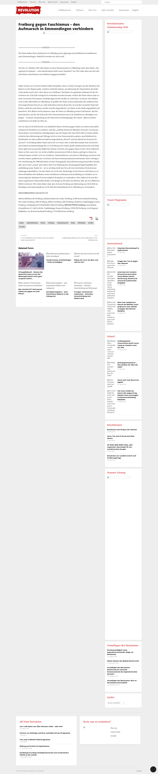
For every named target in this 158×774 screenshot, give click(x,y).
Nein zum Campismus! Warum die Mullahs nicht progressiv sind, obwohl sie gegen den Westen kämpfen (127, 306)
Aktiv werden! (52, 2)
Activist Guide (115, 732)
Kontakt (113, 736)
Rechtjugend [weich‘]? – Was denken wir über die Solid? (127, 365)
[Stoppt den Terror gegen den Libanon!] (111, 264)
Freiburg (51, 223)
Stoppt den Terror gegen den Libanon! (127, 262)
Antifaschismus (32, 223)
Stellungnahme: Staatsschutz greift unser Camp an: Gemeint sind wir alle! (128, 344)
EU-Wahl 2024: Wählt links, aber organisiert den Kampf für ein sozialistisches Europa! (120, 447)
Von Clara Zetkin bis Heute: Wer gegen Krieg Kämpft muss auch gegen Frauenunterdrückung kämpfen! (127, 395)
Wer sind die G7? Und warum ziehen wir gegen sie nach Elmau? (30, 291)
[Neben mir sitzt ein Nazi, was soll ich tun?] (87, 255)
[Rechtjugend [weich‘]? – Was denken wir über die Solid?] (111, 369)
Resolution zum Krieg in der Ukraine (122, 430)
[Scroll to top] (153, 769)
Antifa (21, 223)
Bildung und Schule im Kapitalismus (34, 746)
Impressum (64, 2)
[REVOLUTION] (28, 10)
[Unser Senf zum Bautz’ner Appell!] (111, 383)
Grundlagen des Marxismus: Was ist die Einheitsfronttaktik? (122, 681)
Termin (22, 227)
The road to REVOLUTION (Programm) (35, 740)
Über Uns (42, 2)
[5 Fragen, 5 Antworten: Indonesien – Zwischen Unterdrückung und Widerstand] (87, 286)
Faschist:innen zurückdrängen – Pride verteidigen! (58, 261)
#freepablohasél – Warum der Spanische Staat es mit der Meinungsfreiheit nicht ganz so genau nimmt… (30, 275)
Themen (33, 2)
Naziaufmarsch (62, 223)
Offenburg (81, 223)
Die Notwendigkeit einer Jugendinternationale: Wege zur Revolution (120, 652)
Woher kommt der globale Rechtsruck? (123, 661)
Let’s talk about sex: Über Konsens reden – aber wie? (41, 726)
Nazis (73, 223)
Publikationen (22, 2)
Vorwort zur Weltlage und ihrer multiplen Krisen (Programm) (45, 733)
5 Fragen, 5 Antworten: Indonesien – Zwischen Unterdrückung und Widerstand (83, 295)
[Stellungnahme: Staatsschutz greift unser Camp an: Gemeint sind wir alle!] (111, 349)
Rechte (90, 223)
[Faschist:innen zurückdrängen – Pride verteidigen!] (59, 255)
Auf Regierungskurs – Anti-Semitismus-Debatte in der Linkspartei (57, 294)
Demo (43, 223)
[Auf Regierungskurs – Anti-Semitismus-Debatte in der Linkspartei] (59, 286)
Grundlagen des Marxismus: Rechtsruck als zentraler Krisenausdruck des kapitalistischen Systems (122, 670)
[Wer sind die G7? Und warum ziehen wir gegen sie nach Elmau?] (31, 284)
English (73, 2)
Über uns (114, 728)
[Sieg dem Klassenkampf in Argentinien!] (111, 252)
